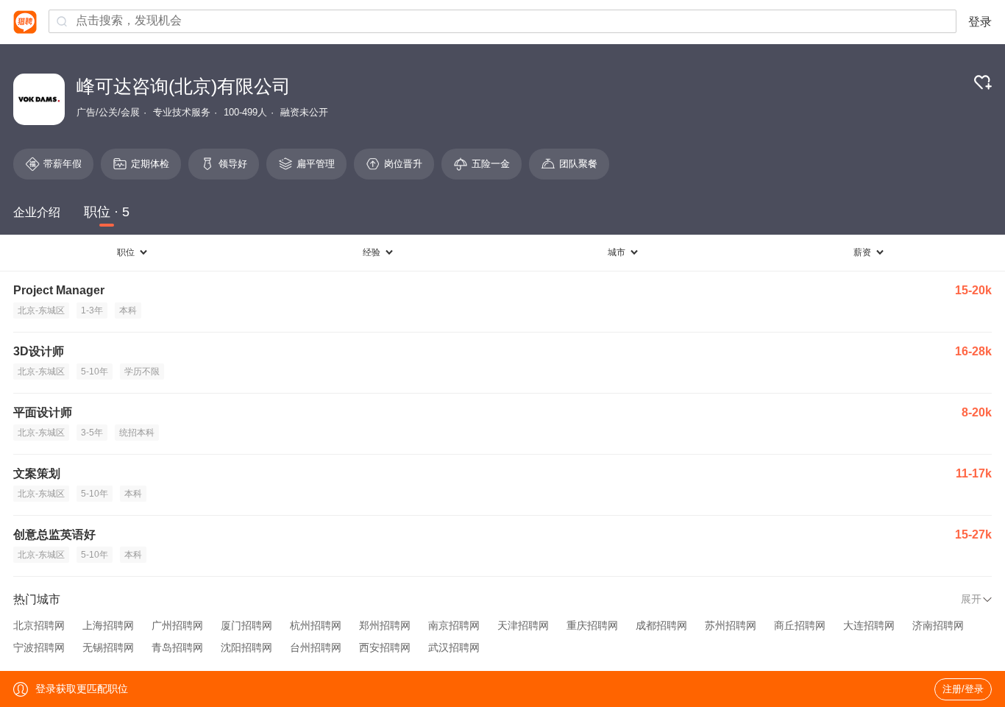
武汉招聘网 (454, 647)
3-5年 (92, 432)
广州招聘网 (177, 625)
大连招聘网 (869, 625)
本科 (128, 310)
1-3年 (92, 310)
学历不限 (142, 371)
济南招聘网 (938, 625)
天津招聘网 (523, 625)
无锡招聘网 (108, 647)
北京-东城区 (41, 310)
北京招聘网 (39, 625)
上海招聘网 (108, 625)
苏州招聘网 (730, 625)
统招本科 (137, 432)
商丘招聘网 (799, 625)
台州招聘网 (315, 647)
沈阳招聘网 (246, 647)
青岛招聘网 (177, 647)
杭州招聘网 (315, 625)
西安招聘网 (385, 647)
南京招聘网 (454, 625)
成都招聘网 (661, 625)
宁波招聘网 (39, 647)
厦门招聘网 (246, 625)
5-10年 (94, 371)
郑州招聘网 (385, 625)
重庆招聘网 (592, 625)
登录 (980, 21)
